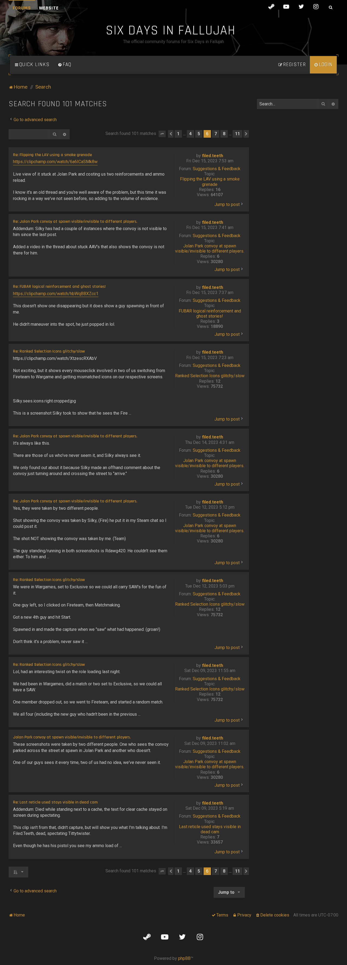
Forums (22, 8)
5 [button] (199, 133)
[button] (162, 134)
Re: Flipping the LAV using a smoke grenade (52, 155)
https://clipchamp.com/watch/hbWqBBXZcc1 (55, 293)
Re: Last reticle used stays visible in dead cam (55, 802)
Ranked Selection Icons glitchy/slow (210, 375)
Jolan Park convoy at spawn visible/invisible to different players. (209, 248)
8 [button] (224, 133)
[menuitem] (64, 64)
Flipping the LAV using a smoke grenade (210, 181)
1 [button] (178, 133)
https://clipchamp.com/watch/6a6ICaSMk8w (55, 161)
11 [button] (237, 133)
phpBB (184, 958)
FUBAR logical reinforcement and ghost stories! (210, 313)
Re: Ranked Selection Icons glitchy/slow (49, 351)
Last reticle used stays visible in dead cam (210, 829)
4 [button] (190, 133)
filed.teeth (212, 155)
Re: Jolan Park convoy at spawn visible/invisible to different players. (75, 221)
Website (49, 8)
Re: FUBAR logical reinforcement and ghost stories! (59, 286)
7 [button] (215, 133)
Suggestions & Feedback (216, 168)
